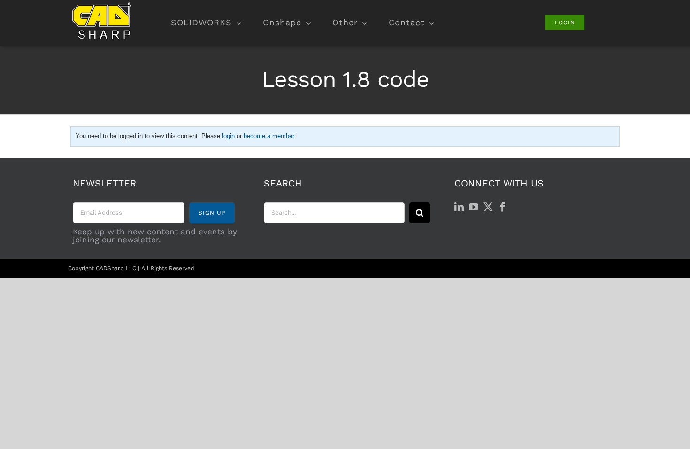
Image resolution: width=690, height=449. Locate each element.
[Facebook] (502, 207)
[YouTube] (473, 207)
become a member (269, 135)
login (228, 135)
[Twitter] (488, 207)
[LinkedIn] (459, 207)
